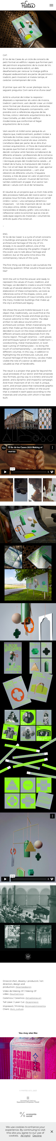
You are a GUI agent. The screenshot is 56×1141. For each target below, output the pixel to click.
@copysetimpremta (35, 1006)
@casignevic (32, 1002)
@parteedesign (23, 987)
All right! (25, 1136)
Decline (37, 1136)
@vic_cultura (16, 1009)
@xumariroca (17, 994)
